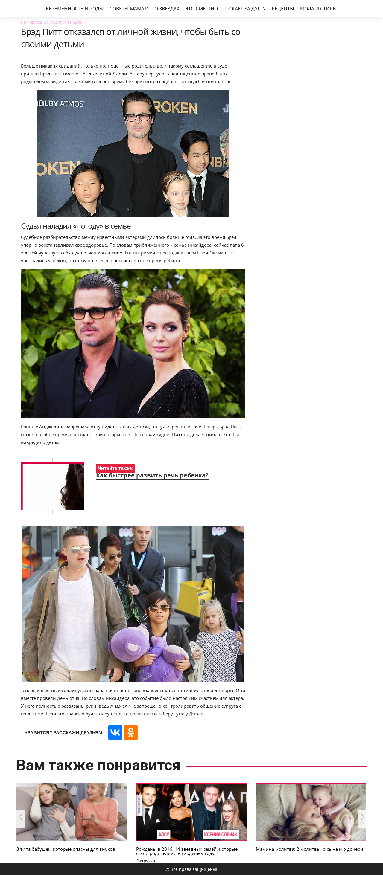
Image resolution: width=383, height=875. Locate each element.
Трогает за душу (245, 8)
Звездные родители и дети (56, 22)
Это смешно (201, 8)
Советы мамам (129, 8)
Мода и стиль (318, 8)
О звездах (166, 8)
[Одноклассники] (131, 732)
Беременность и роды (75, 8)
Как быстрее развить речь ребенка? (152, 475)
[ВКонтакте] (115, 732)
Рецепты (283, 8)
